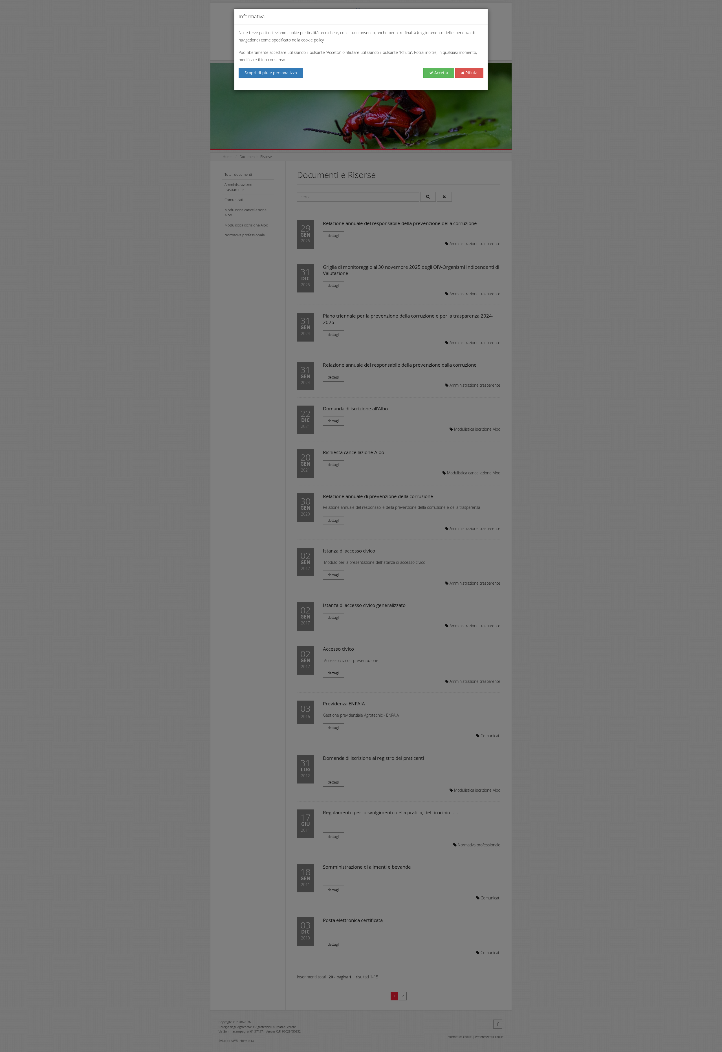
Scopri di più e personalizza (271, 72)
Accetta (440, 72)
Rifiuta (470, 72)
